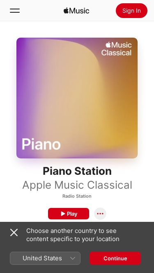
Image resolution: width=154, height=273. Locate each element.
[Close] (14, 232)
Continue (115, 258)
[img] (76, 10)
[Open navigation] (15, 11)
